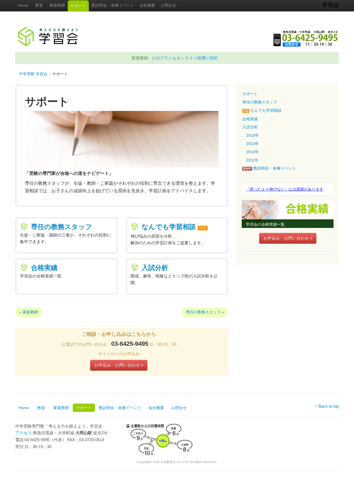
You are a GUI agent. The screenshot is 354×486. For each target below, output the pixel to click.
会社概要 (147, 5)
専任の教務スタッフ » (205, 312)
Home (23, 5)
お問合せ (168, 5)
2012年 (252, 152)
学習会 (330, 5)
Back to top (328, 406)
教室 (39, 5)
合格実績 (44, 267)
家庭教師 (57, 5)
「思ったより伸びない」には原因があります (284, 189)
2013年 (252, 143)
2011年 (252, 160)
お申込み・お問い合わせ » (118, 365)
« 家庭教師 (28, 312)
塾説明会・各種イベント (113, 5)
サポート (78, 5)
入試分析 (155, 267)
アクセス (23, 432)
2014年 (252, 135)
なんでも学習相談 (169, 226)
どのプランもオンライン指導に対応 (185, 58)
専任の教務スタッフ (61, 226)
